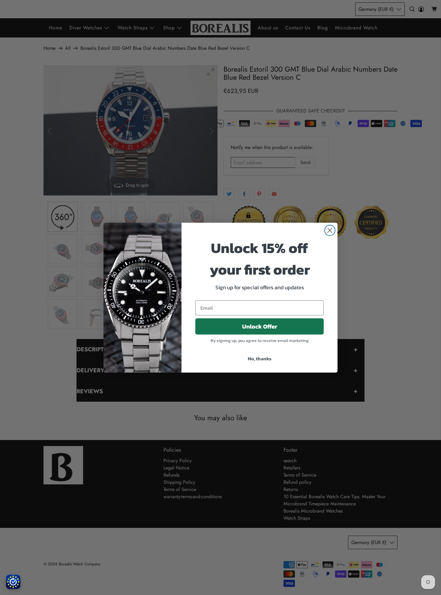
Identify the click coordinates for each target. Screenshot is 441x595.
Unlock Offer (259, 326)
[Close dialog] (330, 230)
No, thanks (260, 358)
